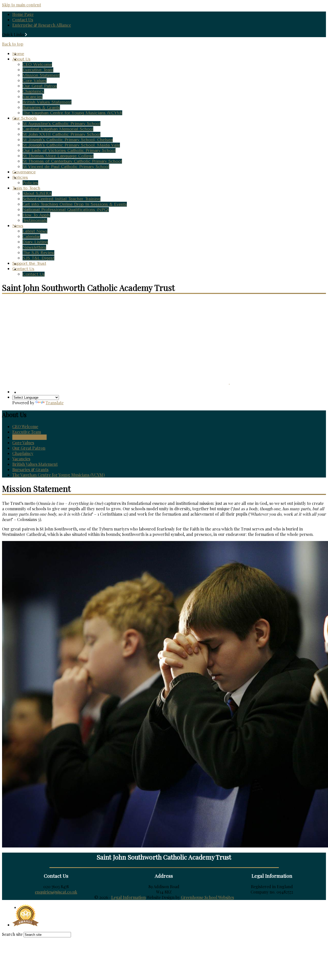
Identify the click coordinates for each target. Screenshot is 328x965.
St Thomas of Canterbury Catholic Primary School (72, 161)
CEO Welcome (37, 64)
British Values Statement (47, 102)
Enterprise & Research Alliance (41, 25)
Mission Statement (41, 75)
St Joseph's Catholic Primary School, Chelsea (68, 139)
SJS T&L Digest (38, 258)
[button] (26, 34)
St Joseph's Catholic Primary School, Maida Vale (71, 145)
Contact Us (22, 19)
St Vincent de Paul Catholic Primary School (66, 166)
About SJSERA (37, 193)
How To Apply (36, 215)
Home (18, 53)
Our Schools (24, 118)
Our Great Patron (40, 85)
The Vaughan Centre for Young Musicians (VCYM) (72, 112)
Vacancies (33, 96)
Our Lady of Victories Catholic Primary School (69, 150)
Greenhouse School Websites (207, 897)
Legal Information (128, 897)
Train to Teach (26, 188)
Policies (20, 177)
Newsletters (34, 247)
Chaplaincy (33, 91)
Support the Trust (29, 263)
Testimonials (35, 220)
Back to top (12, 44)
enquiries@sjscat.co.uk (56, 892)
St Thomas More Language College (58, 155)
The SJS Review (38, 252)
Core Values (35, 80)
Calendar (31, 236)
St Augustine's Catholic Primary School (61, 123)
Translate (55, 402)
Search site (12, 934)
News (17, 225)
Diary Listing (35, 241)
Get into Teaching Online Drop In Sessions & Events (75, 204)
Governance (24, 171)
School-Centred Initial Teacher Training (61, 198)
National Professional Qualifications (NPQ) (66, 209)
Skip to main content (21, 4)
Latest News (35, 231)
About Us (21, 59)
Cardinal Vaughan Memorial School (58, 128)
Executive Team (38, 69)
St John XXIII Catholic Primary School (61, 134)
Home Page (23, 14)
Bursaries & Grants (41, 107)
